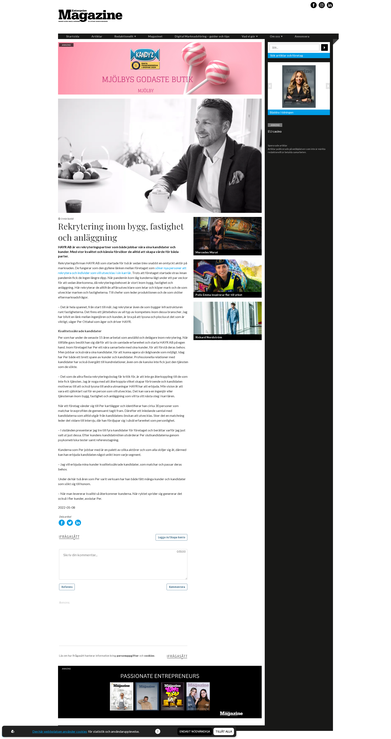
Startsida (72, 36)
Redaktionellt (123, 36)
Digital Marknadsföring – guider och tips (202, 36)
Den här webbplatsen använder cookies (59, 731)
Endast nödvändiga (195, 731)
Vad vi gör (248, 36)
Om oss (275, 36)
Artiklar (96, 36)
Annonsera (302, 36)
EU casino (275, 131)
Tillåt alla (223, 731)
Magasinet (155, 36)
